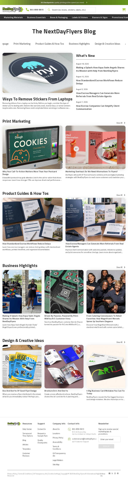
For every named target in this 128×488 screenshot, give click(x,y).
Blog (24, 440)
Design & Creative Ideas (107, 44)
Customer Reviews (26, 454)
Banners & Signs (100, 17)
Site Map (56, 464)
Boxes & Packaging (59, 17)
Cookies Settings (54, 474)
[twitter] (112, 473)
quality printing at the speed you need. (63, 2)
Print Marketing (22, 44)
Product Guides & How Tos (49, 44)
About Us (56, 429)
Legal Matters (58, 460)
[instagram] (115, 473)
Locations (56, 433)
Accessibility (57, 442)
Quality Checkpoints (42, 441)
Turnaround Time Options (28, 434)
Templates (27, 449)
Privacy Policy (58, 437)
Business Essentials (36, 17)
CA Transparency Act (59, 454)
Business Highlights (79, 44)
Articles (25, 444)
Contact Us (42, 429)
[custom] (109, 473)
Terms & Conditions (57, 447)
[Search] (49, 9)
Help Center (27, 429)
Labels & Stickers (80, 17)
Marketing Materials (13, 17)
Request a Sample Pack (43, 434)
